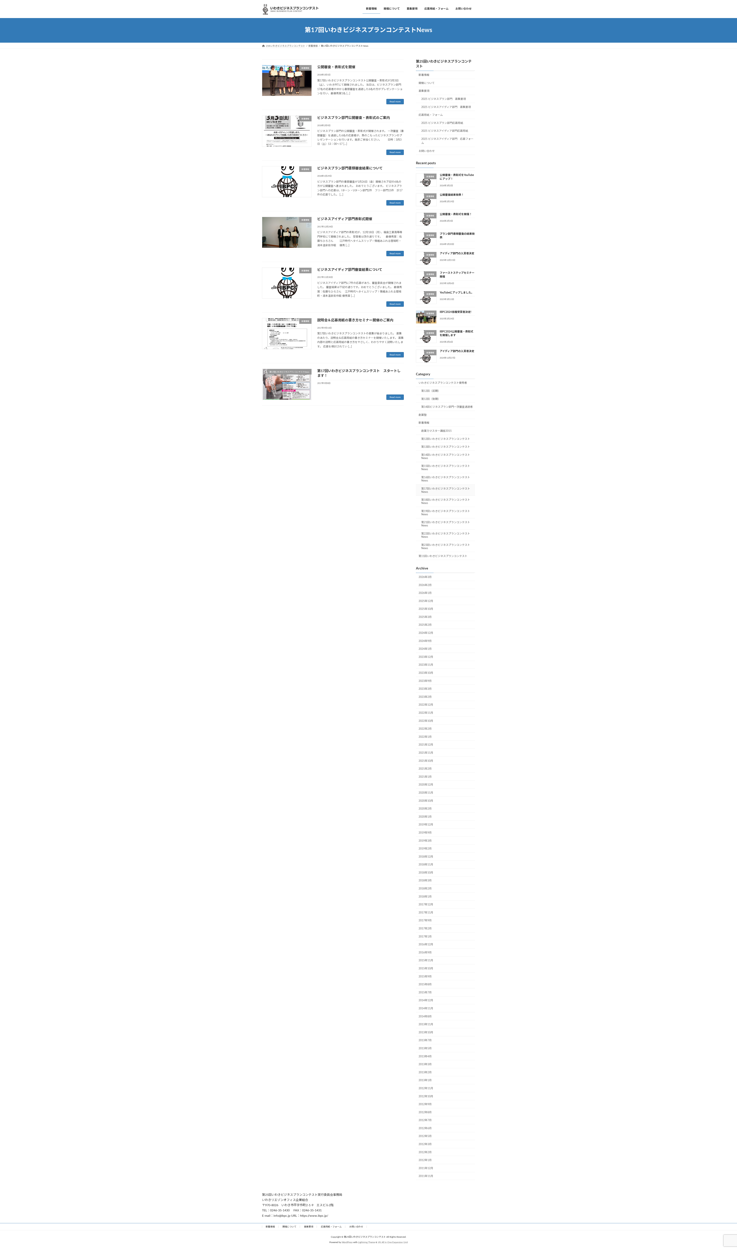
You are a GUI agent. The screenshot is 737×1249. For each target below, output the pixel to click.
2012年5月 (425, 1136)
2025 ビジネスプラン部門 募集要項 (443, 99)
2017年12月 (426, 904)
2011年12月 (426, 1168)
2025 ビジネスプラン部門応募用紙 (442, 123)
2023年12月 (426, 657)
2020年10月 (426, 800)
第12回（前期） (430, 391)
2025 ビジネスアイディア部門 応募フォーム (447, 141)
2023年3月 (425, 689)
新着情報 (424, 75)
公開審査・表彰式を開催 (336, 67)
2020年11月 (426, 793)
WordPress (347, 1242)
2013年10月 (426, 1032)
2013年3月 (425, 1064)
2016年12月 (426, 944)
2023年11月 (426, 665)
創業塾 (423, 415)
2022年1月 (425, 736)
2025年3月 (425, 617)
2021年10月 (426, 760)
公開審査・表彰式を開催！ (456, 214)
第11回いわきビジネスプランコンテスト (443, 556)
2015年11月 (426, 960)
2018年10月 (426, 872)
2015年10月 (426, 968)
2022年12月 (426, 705)
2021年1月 (425, 776)
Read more (395, 101)
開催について (427, 83)
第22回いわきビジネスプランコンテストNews (445, 535)
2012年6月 (425, 1128)
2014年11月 (426, 1008)
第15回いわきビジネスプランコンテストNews (445, 468)
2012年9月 (425, 1104)
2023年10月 (426, 673)
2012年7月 (425, 1120)
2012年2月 (425, 1152)
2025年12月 (426, 601)
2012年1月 (425, 1160)
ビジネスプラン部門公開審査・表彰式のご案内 (353, 118)
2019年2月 (425, 848)
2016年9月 (425, 952)
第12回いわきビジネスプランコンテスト (445, 439)
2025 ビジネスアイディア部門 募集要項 (446, 107)
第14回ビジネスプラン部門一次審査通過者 (447, 407)
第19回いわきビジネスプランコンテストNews (445, 513)
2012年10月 (426, 1096)
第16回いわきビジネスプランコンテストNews (445, 479)
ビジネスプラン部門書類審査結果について (350, 168)
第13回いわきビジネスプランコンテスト (445, 447)
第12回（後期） (430, 399)
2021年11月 (426, 753)
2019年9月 (425, 832)
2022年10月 (426, 720)
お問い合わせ (427, 151)
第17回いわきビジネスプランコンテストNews (445, 490)
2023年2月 (425, 696)
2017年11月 (426, 912)
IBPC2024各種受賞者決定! (455, 312)
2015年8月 (425, 984)
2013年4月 (425, 1056)
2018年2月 (425, 888)
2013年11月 (426, 1024)
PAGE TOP (718, 1208)
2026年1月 (425, 593)
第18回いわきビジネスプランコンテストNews (445, 502)
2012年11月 (426, 1088)
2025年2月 (425, 625)
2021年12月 (426, 744)
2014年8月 (425, 1016)
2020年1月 (425, 816)
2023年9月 (425, 681)
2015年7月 (425, 992)
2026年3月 (425, 577)
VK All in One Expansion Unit (393, 1242)
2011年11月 (426, 1176)
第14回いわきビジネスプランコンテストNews (445, 456)
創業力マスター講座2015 (436, 431)
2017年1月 (425, 936)
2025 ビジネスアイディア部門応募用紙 (444, 131)
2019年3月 (425, 840)
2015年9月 (425, 976)
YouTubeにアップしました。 (457, 292)
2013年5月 (425, 1048)
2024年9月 (425, 641)
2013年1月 (425, 1080)
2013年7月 (425, 1040)
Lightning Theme (366, 1242)
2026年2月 (425, 585)
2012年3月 (425, 1144)
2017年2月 (425, 928)
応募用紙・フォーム (431, 115)
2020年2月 (425, 808)
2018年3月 (425, 880)
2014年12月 (426, 1000)
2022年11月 (426, 713)
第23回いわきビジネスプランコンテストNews (445, 546)
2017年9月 (425, 920)
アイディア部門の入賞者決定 (457, 253)
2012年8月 (425, 1112)
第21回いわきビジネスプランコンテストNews (445, 524)
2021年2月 (425, 768)
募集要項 (424, 91)
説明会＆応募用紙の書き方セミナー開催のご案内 (355, 320)
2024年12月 (426, 633)
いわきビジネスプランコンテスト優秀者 (443, 383)
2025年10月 (426, 609)
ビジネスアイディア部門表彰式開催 (344, 219)
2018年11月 (426, 864)
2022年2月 (425, 729)
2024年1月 (425, 649)
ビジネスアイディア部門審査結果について (349, 270)
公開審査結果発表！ (452, 195)
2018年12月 (426, 856)
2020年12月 (426, 784)
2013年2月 (425, 1072)
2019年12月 (426, 824)
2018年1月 (425, 896)
